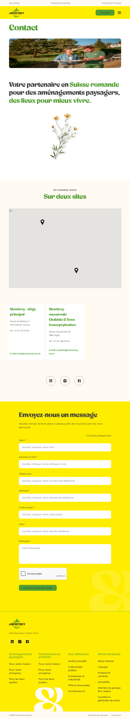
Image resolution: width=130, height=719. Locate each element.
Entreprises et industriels (76, 678)
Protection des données (98, 715)
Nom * (22, 440)
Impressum (116, 715)
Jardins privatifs (77, 661)
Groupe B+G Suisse (111, 3)
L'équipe (103, 666)
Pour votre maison (20, 663)
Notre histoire (106, 661)
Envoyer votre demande (37, 587)
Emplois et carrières (104, 674)
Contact (105, 12)
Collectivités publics (75, 668)
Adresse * (24, 490)
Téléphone (25, 473)
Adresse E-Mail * (28, 457)
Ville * (22, 524)
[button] (42, 222)
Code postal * (26, 507)
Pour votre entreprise (15, 671)
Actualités (14, 3)
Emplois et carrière (60, 3)
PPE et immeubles (79, 685)
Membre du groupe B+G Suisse (109, 689)
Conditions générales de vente (109, 699)
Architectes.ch (76, 691)
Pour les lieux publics (17, 680)
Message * (25, 541)
